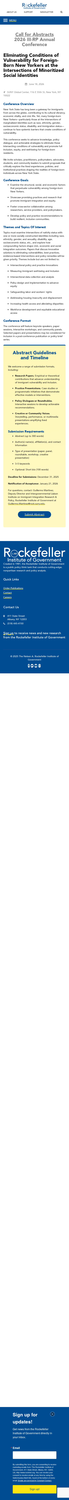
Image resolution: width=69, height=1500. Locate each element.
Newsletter (46, 12)
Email (16, 1448)
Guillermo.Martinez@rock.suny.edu (26, 503)
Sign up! (35, 1489)
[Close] (53, 1414)
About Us (12, 12)
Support (28, 12)
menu (12, 20)
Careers (7, 597)
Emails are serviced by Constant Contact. (35, 1480)
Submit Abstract (34, 514)
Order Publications (13, 588)
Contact (7, 592)
